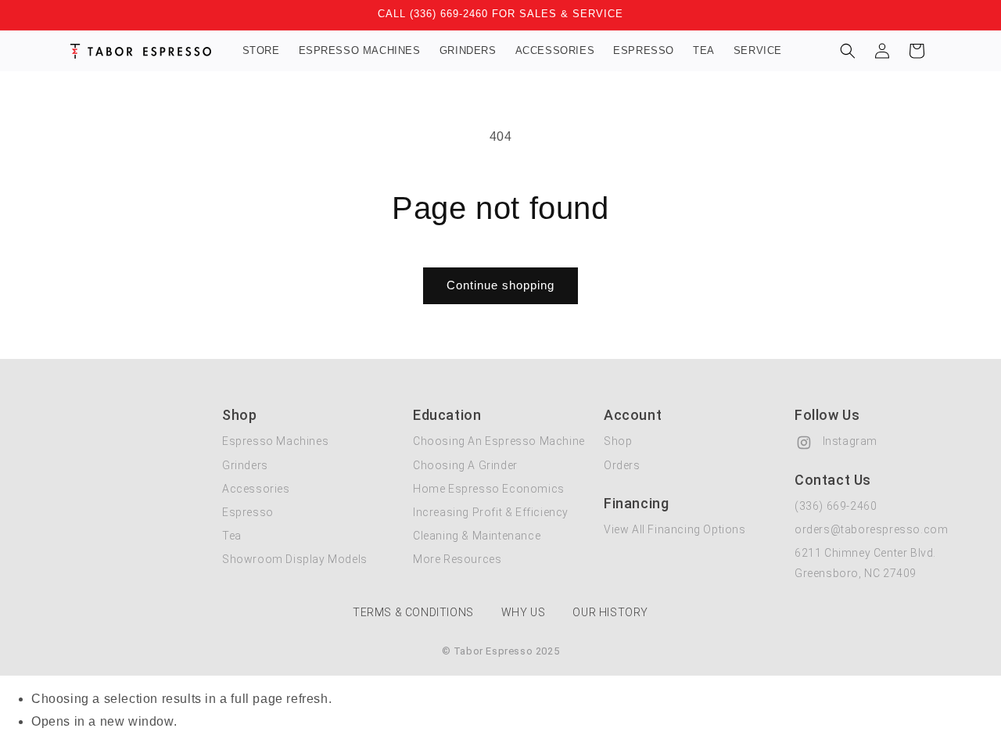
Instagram (848, 441)
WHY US (523, 612)
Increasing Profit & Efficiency (491, 512)
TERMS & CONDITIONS (413, 612)
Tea (232, 535)
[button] (848, 51)
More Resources (457, 559)
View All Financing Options (675, 529)
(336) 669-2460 (836, 506)
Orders (622, 465)
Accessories (256, 488)
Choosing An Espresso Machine (499, 441)
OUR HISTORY (610, 612)
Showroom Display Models (295, 559)
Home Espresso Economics (489, 488)
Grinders (245, 465)
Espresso (248, 512)
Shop (618, 441)
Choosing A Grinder (465, 465)
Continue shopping (500, 285)
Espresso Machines (275, 441)
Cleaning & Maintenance (476, 535)
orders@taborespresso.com (871, 529)
